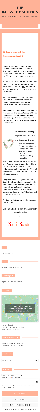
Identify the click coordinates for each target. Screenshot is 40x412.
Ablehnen (20, 399)
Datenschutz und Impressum (11, 409)
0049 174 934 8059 (8, 253)
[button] (37, 382)
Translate (17, 377)
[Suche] (36, 360)
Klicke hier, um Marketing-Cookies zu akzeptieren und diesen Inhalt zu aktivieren (20, 308)
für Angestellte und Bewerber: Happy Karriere (26, 151)
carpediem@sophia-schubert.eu (12, 267)
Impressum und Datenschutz (12, 282)
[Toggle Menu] (35, 26)
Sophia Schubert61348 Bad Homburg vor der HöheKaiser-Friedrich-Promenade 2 (13, 327)
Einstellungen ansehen (20, 405)
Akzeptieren (20, 393)
